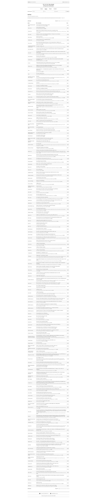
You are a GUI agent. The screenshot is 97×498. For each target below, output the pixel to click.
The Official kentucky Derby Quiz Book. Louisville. (44, 132)
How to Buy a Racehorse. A (40, 318)
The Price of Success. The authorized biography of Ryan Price (45, 395)
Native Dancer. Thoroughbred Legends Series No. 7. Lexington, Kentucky (47, 329)
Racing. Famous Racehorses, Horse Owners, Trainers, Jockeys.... (46, 240)
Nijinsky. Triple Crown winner (41, 109)
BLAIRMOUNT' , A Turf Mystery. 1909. (42, 252)
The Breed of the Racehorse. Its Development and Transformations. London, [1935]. (49, 174)
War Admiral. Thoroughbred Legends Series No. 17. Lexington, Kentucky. (47, 307)
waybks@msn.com (66, 2)
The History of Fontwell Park (40, 166)
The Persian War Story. (39, 123)
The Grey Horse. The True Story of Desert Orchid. (43, 460)
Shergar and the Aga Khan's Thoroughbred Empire (44, 112)
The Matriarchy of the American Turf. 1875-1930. (43, 158)
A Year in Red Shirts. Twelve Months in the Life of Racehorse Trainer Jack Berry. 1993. (49, 199)
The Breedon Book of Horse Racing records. (43, 24)
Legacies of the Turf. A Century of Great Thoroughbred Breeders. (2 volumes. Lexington (49, 310)
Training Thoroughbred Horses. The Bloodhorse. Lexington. (45, 451)
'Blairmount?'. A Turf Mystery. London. (42, 255)
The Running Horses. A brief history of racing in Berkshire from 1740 (46, 327)
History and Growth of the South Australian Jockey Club (44, 93)
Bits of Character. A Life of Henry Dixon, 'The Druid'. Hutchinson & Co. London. (48, 282)
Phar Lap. (37, 76)
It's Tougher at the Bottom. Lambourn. (42, 197)
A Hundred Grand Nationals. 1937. (41, 225)
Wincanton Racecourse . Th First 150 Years (42, 211)
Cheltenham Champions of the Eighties (42, 147)
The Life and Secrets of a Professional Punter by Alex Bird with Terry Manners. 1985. (49, 217)
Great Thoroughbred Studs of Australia (42, 424)
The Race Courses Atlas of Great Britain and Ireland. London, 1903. (46, 150)
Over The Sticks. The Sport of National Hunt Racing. (44, 99)
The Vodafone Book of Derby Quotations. (42, 348)
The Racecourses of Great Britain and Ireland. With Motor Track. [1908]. (47, 154)
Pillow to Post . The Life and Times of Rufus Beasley (44, 163)
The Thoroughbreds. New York (41, 194)
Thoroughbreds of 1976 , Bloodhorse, (42, 313)
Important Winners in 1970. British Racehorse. (43, 39)
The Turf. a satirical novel (40, 73)
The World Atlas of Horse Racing (41, 177)
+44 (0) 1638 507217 (33, 2)
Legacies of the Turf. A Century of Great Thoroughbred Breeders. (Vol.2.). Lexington (49, 301)
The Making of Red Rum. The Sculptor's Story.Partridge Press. (45, 234)
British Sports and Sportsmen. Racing (42, 375)
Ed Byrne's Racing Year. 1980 (40, 478)
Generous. (37, 82)
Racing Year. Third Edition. (40, 180)
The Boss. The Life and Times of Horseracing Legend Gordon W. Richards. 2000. (48, 435)
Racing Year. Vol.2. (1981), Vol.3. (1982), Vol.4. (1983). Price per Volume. (46, 485)
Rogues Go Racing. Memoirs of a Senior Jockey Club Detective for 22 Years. (47, 172)
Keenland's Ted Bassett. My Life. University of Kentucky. (44, 138)
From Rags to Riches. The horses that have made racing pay (45, 438)
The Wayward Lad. (39, 342)
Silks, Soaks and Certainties (40, 468)
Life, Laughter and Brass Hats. (41, 285)
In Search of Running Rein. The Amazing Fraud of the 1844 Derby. (46, 471)
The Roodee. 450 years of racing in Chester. (42, 202)
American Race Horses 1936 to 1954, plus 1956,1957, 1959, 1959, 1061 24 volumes (48, 62)
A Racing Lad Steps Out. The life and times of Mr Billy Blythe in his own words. (48, 272)
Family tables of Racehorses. (40, 275)
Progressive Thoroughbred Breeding (42, 321)
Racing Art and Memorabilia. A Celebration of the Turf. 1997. (45, 432)
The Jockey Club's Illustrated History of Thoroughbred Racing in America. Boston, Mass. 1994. (50, 298)
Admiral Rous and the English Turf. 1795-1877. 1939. (44, 220)
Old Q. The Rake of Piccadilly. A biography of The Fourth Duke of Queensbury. (48, 266)
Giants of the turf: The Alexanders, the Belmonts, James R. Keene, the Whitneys (48, 324)
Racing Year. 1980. (39, 482)
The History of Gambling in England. (41, 85)
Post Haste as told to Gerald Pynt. (41, 378)
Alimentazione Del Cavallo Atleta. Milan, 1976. (43, 140)
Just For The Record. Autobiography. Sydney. (43, 400)
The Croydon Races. (39, 169)
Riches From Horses (39, 36)
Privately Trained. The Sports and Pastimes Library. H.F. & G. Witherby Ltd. (47, 388)
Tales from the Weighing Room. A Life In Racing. (43, 421)
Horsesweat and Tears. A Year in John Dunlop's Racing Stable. (45, 129)
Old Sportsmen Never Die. (40, 456)
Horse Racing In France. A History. (41, 228)
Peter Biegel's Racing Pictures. (41, 208)
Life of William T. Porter (39, 357)
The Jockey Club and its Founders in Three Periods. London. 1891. (46, 231)
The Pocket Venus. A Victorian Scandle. (42, 269)
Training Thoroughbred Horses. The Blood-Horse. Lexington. (45, 447)
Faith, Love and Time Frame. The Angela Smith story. (44, 120)
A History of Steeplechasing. (40, 243)
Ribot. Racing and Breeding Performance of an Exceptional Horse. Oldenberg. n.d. (48, 42)
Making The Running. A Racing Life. (41, 117)
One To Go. (38, 191)
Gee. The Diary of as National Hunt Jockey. (42, 79)
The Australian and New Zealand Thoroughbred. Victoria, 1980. (46, 295)
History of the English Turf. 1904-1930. (42, 406)
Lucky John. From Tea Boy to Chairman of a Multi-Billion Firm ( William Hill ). (48, 403)
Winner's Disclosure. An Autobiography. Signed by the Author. (45, 205)
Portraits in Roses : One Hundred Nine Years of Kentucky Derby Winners (47, 419)
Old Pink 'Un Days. (39, 289)
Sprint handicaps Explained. (40, 27)
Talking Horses (38, 183)
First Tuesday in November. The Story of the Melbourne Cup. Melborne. (47, 188)
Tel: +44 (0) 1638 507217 (44, 493)
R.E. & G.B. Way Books (48, 5)
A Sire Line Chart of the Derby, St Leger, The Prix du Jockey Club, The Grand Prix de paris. (50, 48)
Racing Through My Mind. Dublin (41, 332)
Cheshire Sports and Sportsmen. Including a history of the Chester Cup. (47, 463)
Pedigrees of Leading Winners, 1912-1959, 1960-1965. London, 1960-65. (46, 214)
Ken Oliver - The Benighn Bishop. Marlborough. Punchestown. (45, 441)
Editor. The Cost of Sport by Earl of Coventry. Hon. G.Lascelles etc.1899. (47, 30)
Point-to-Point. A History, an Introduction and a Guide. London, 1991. (46, 345)
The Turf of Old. (38, 143)
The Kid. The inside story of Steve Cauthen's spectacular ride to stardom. (47, 96)
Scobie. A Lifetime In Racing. (40, 351)
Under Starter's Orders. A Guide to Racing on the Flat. (44, 102)
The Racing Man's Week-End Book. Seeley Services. (44, 392)
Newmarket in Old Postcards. (40, 135)
